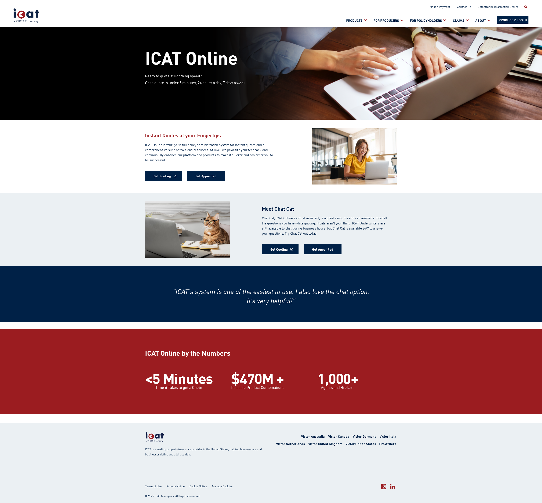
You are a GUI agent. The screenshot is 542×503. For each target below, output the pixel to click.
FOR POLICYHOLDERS (426, 20)
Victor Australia (313, 436)
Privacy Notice (175, 486)
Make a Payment (440, 6)
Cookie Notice (198, 486)
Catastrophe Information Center (498, 6)
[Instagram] (383, 486)
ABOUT (480, 20)
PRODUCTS (354, 20)
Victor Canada (338, 436)
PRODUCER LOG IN (513, 19)
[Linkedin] (392, 486)
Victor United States (361, 443)
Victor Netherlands (290, 443)
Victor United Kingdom (325, 443)
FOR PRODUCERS (386, 20)
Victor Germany (364, 436)
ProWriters (387, 443)
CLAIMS (458, 20)
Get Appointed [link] (205, 175)
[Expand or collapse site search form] (525, 6)
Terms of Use (153, 486)
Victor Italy (388, 436)
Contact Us (464, 6)
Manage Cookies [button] (222, 486)
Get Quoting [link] (162, 175)
